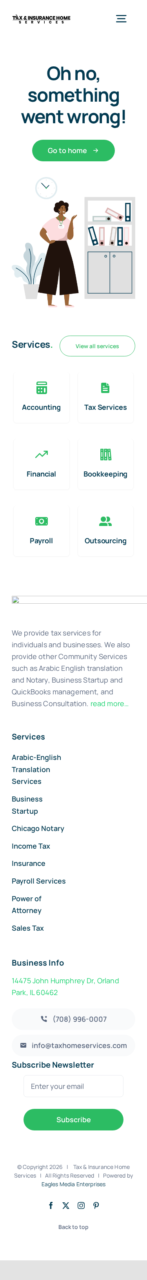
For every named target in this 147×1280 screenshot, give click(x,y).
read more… (110, 703)
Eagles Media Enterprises (74, 1184)
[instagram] (81, 1205)
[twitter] (65, 1205)
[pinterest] (96, 1205)
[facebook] (50, 1205)
